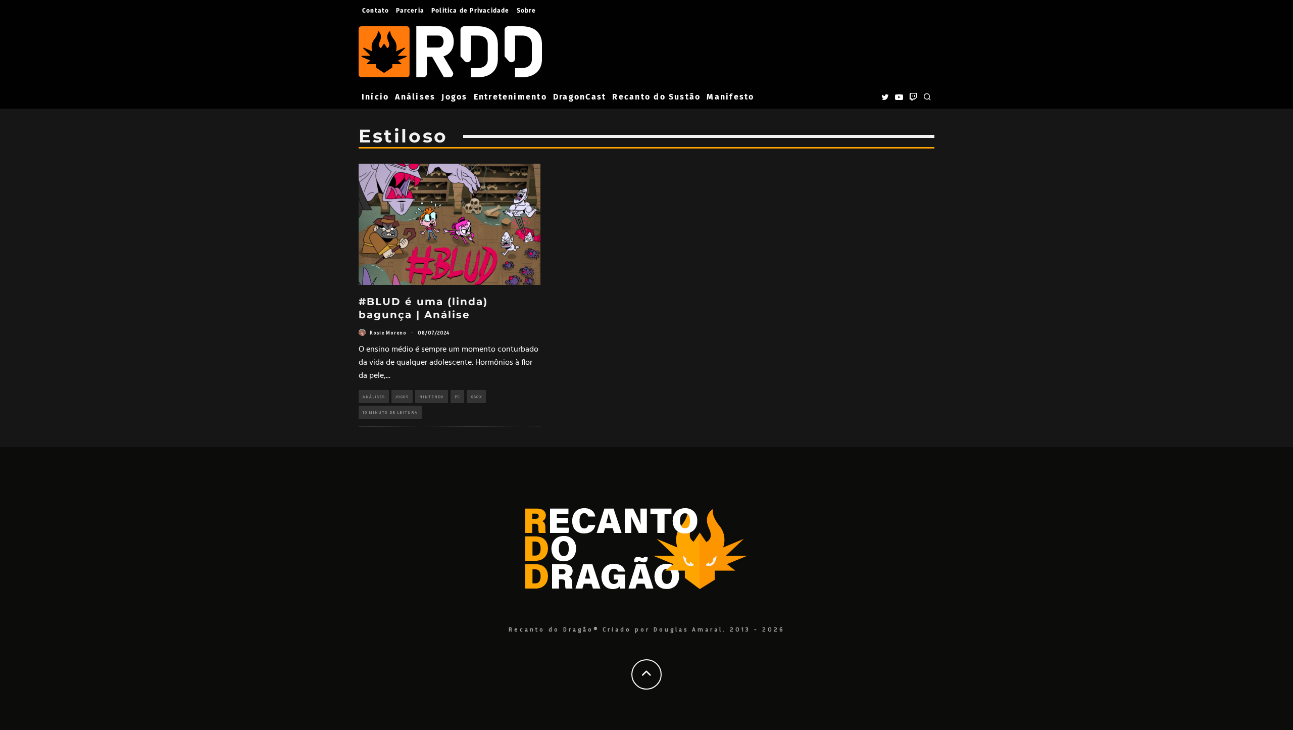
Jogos (454, 97)
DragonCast (579, 97)
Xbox (476, 396)
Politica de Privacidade (470, 10)
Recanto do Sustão (656, 97)
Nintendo (431, 396)
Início (375, 97)
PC (457, 396)
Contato (375, 10)
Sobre (526, 10)
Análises (415, 97)
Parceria (410, 10)
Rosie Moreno (388, 332)
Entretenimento (510, 97)
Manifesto (730, 97)
